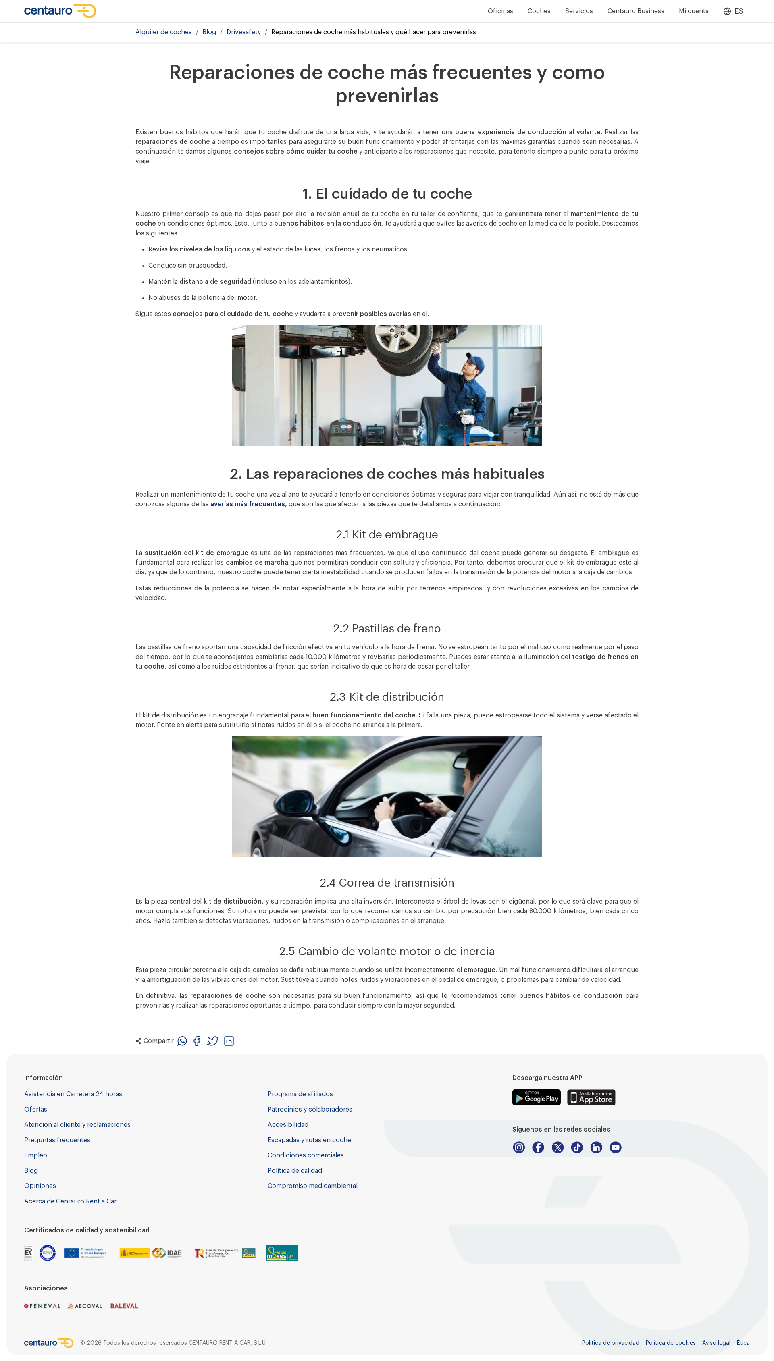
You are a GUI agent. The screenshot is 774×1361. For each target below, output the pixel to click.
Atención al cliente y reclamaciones (77, 1125)
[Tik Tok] (576, 1147)
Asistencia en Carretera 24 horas (73, 1094)
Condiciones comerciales (306, 1155)
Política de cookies (671, 1343)
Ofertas (35, 1109)
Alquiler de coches (163, 32)
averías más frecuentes (247, 504)
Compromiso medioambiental (313, 1186)
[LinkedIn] (596, 1147)
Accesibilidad (288, 1125)
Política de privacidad (610, 1343)
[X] (557, 1147)
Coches (539, 11)
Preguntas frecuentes (57, 1140)
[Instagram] (518, 1147)
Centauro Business (636, 11)
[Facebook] (538, 1147)
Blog (209, 32)
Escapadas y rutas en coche (309, 1140)
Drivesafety (244, 32)
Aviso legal (716, 1343)
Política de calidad (295, 1171)
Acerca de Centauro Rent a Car (70, 1201)
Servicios (579, 11)
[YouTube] (615, 1147)
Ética (743, 1343)
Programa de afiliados (300, 1094)
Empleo (35, 1155)
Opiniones (40, 1186)
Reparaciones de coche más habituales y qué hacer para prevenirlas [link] (373, 32)
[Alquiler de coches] (60, 11)
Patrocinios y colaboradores (310, 1109)
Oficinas (500, 11)
